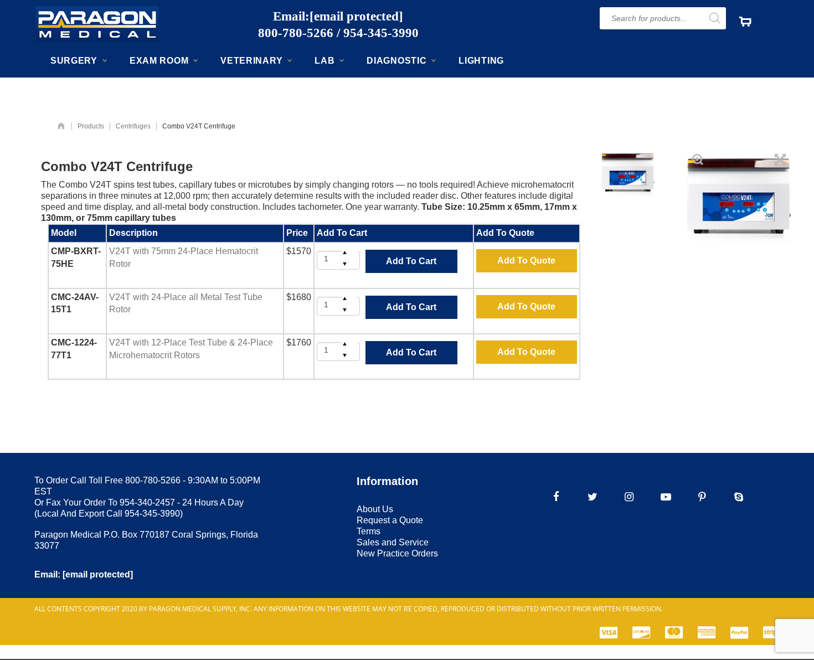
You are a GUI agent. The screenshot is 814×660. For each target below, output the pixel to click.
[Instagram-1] (629, 497)
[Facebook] (556, 497)
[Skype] (739, 497)
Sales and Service (393, 542)
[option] (628, 173)
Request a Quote (390, 520)
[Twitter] (592, 497)
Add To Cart (411, 261)
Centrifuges (133, 126)
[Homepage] (61, 126)
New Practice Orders (397, 553)
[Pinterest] (702, 497)
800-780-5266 (295, 33)
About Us (375, 509)
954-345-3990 (381, 33)
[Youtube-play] (666, 497)
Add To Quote (526, 260)
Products (91, 126)
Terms (368, 531)
